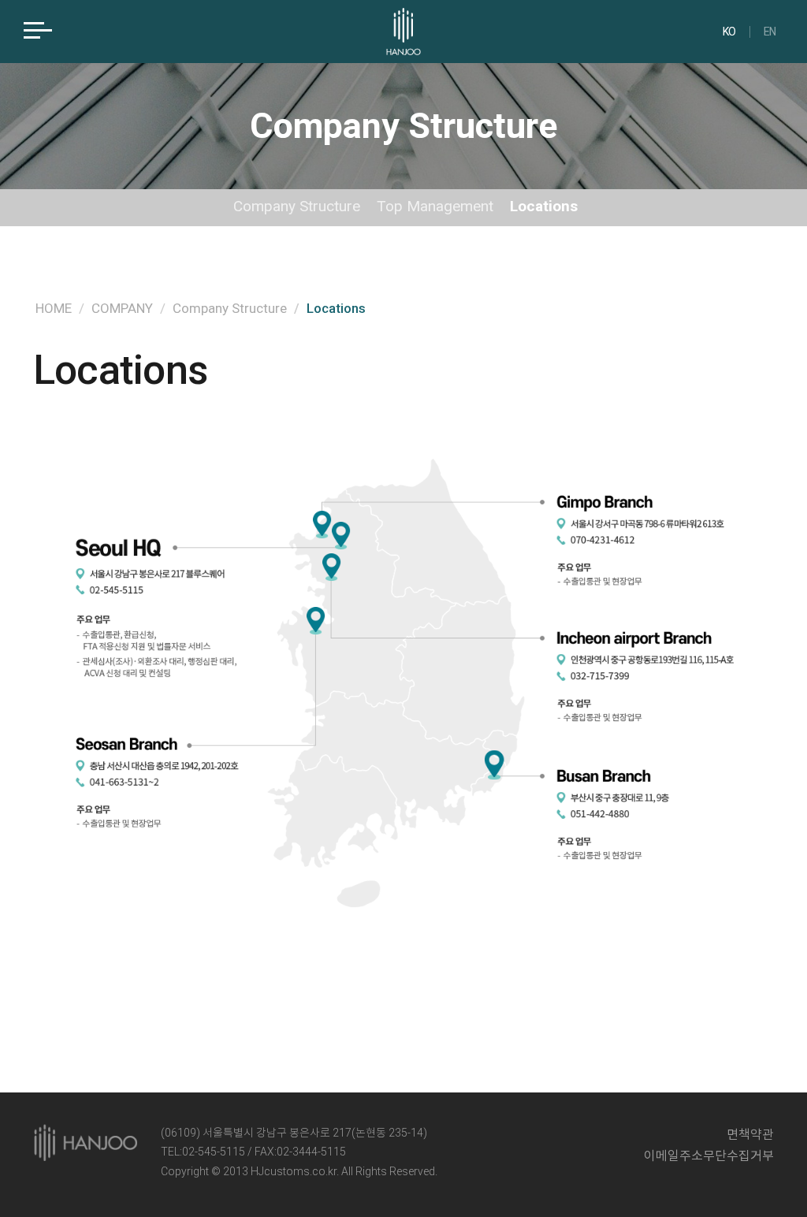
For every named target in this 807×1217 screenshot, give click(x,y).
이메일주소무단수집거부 (709, 1155)
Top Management (435, 206)
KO (729, 32)
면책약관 (750, 1134)
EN (770, 32)
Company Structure (296, 206)
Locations (544, 206)
